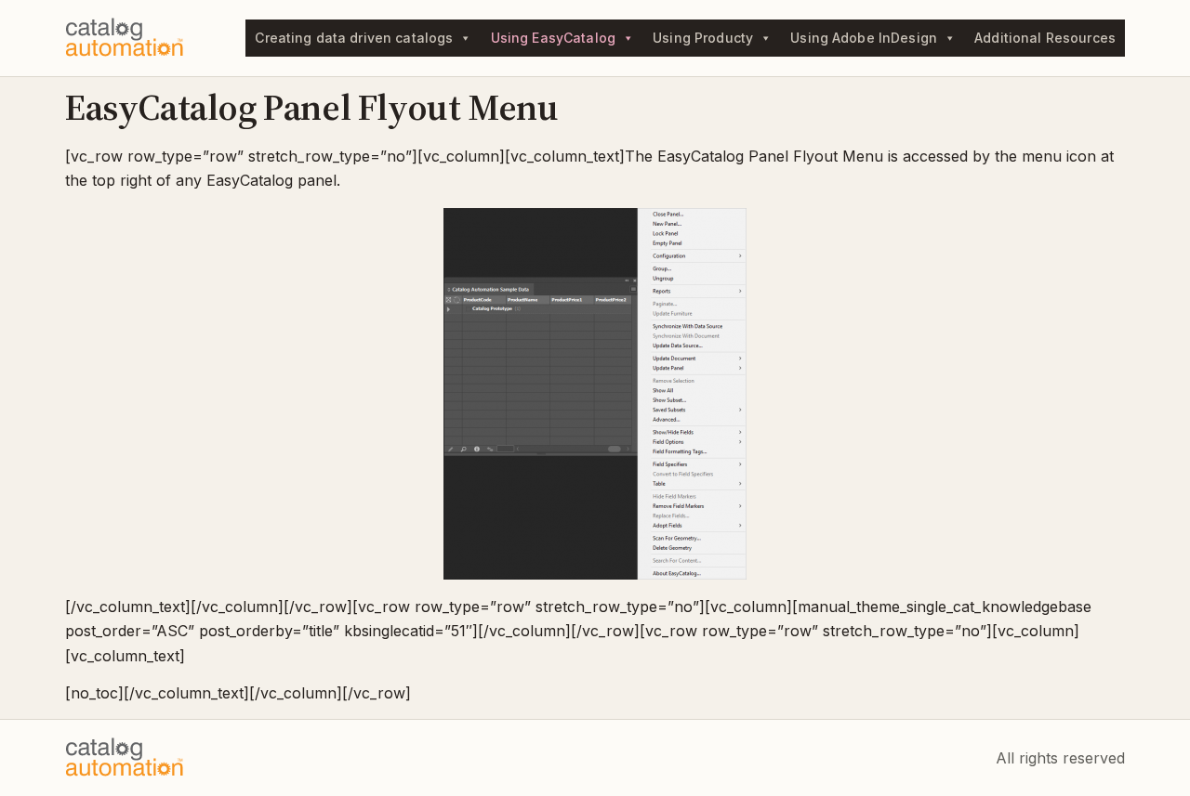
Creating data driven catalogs (354, 38)
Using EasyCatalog (553, 38)
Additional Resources (1045, 38)
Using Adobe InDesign (863, 38)
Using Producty (703, 38)
